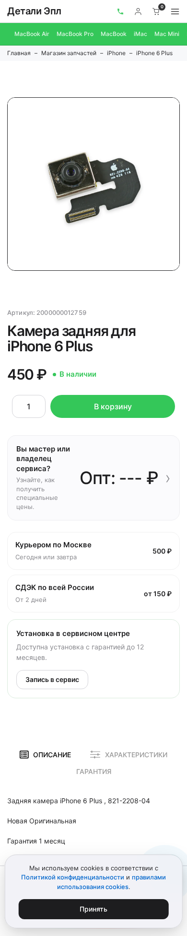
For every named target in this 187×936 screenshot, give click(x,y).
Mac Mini (166, 33)
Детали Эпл (34, 11)
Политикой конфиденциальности (72, 877)
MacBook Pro (75, 33)
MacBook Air (31, 33)
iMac (140, 33)
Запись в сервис (52, 679)
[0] (156, 11)
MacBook (114, 33)
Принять (93, 909)
